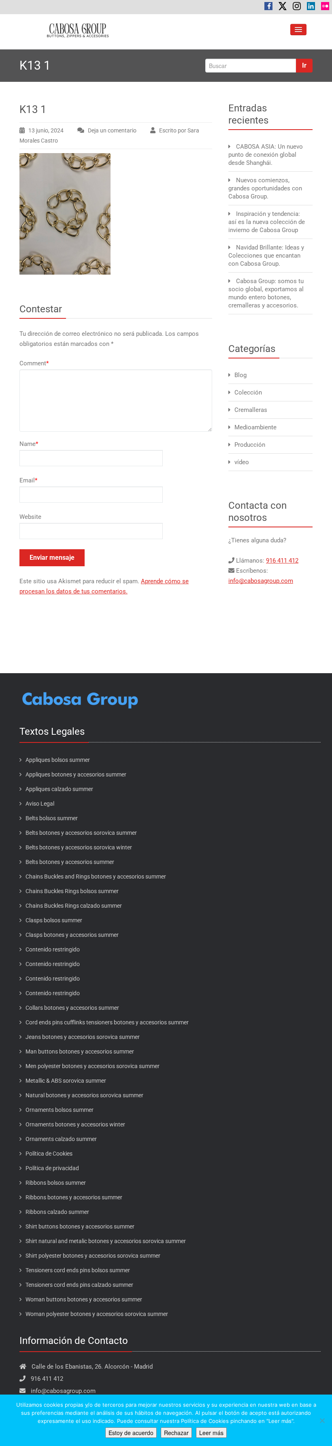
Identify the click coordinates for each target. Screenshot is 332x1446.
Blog (240, 375)
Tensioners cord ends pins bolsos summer (78, 1270)
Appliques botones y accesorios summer (76, 774)
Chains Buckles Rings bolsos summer (72, 891)
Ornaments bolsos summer (60, 1110)
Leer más (211, 1433)
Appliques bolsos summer (58, 760)
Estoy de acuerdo (131, 1433)
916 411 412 (282, 560)
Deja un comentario (112, 130)
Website (30, 516)
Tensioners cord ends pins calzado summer (79, 1285)
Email (28, 480)
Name (28, 444)
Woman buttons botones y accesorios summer (84, 1299)
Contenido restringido (53, 949)
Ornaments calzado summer (61, 1139)
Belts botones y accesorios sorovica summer (81, 833)
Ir (304, 65)
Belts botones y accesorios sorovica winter (79, 847)
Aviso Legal (40, 803)
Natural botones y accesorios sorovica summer (84, 1095)
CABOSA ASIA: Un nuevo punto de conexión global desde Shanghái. (265, 154)
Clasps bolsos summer (54, 920)
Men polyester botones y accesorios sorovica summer (93, 1066)
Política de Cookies (49, 1153)
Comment (34, 363)
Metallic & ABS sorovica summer (66, 1080)
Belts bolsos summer (52, 818)
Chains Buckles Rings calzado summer (74, 905)
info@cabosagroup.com (260, 580)
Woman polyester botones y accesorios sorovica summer (97, 1314)
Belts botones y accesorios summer (70, 862)
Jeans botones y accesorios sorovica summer (83, 1037)
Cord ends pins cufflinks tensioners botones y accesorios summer (107, 1022)
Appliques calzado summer (59, 789)
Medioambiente (255, 427)
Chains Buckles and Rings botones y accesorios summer (96, 876)
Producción (249, 444)
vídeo (241, 462)
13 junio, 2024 (46, 130)
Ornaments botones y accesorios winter (75, 1124)
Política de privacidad (52, 1168)
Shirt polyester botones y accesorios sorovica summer (93, 1255)
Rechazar (176, 1433)
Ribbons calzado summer (57, 1212)
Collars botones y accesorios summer (72, 1008)
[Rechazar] (322, 1420)
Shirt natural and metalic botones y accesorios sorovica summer (106, 1241)
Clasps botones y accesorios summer (72, 935)
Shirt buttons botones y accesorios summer (80, 1226)
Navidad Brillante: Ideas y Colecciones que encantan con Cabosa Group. (266, 255)
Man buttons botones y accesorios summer (80, 1051)
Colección (248, 392)
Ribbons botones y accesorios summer (74, 1197)
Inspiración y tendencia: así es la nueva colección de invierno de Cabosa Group (266, 222)
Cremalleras (250, 410)
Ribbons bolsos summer (56, 1182)
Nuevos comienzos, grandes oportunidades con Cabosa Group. (265, 188)
